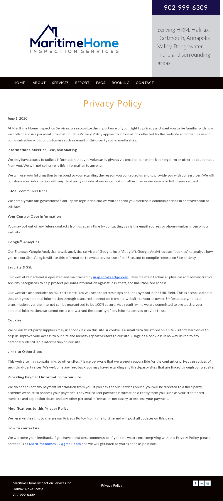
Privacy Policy (111, 485)
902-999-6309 (186, 7)
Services (60, 82)
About (39, 82)
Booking (120, 82)
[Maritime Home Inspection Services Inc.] (74, 38)
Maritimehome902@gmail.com (55, 444)
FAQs (100, 82)
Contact (145, 82)
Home (19, 82)
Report (82, 82)
